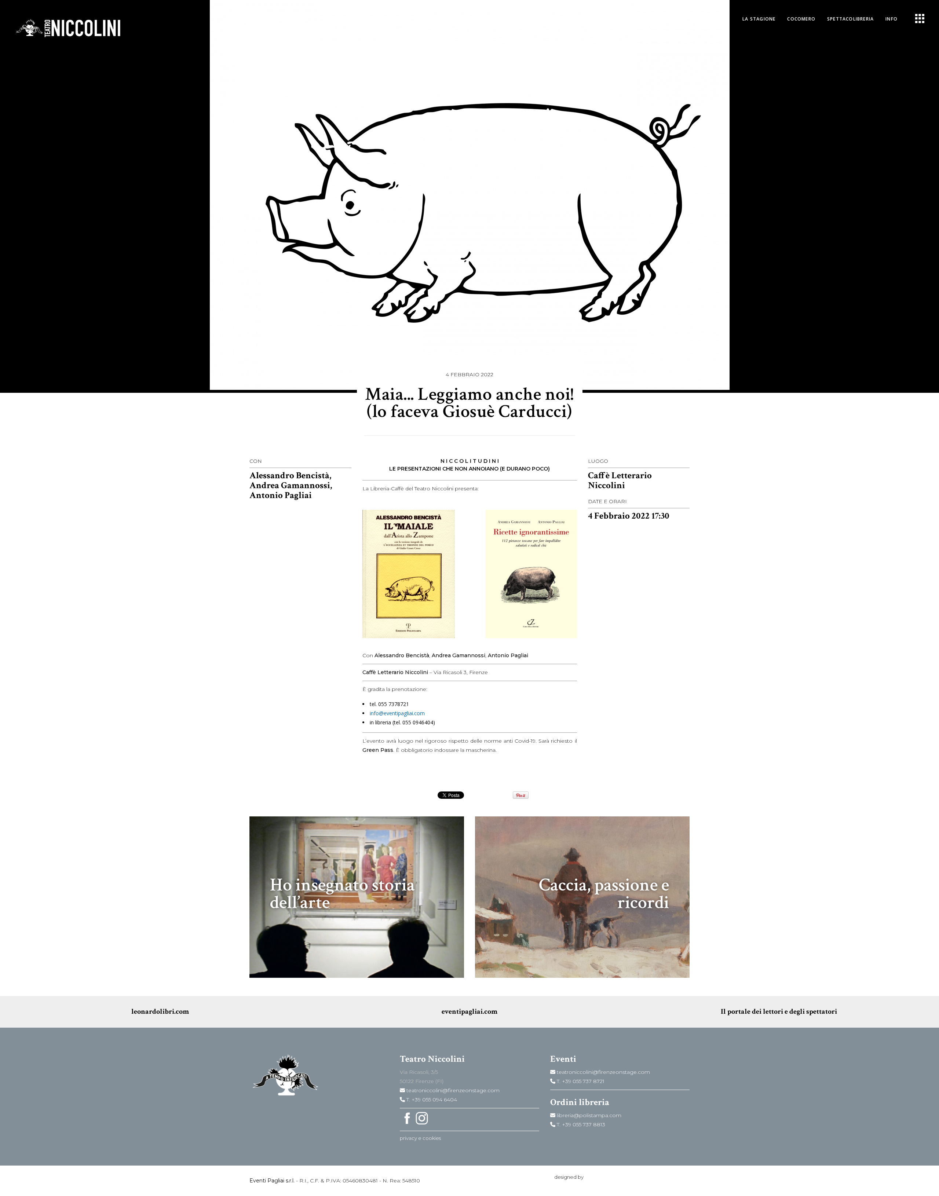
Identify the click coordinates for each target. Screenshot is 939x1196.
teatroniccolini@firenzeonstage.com (452, 1090)
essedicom (597, 1177)
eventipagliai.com (469, 1011)
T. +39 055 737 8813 (580, 1124)
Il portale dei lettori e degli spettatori (779, 1011)
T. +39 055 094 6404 (431, 1099)
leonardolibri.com (160, 1011)
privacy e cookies (420, 1138)
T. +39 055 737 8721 (579, 1081)
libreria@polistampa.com (588, 1115)
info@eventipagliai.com (397, 713)
